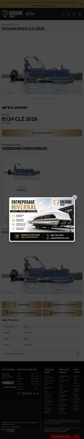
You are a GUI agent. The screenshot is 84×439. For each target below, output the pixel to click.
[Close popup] (75, 197)
